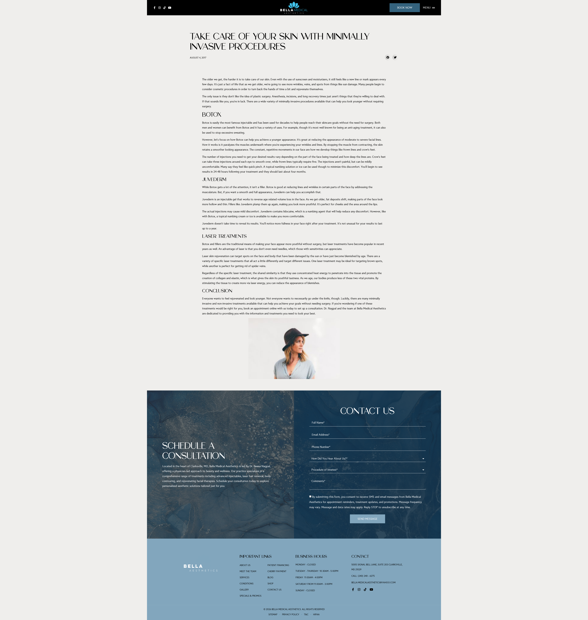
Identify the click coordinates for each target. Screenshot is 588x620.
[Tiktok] (164, 7)
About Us (245, 565)
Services (244, 577)
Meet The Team (248, 571)
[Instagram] (159, 7)
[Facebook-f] (154, 7)
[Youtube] (169, 7)
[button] (388, 57)
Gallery (244, 589)
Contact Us (274, 589)
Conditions (246, 583)
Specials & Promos (250, 595)
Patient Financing (278, 565)
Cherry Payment (277, 571)
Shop (270, 583)
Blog (270, 577)
